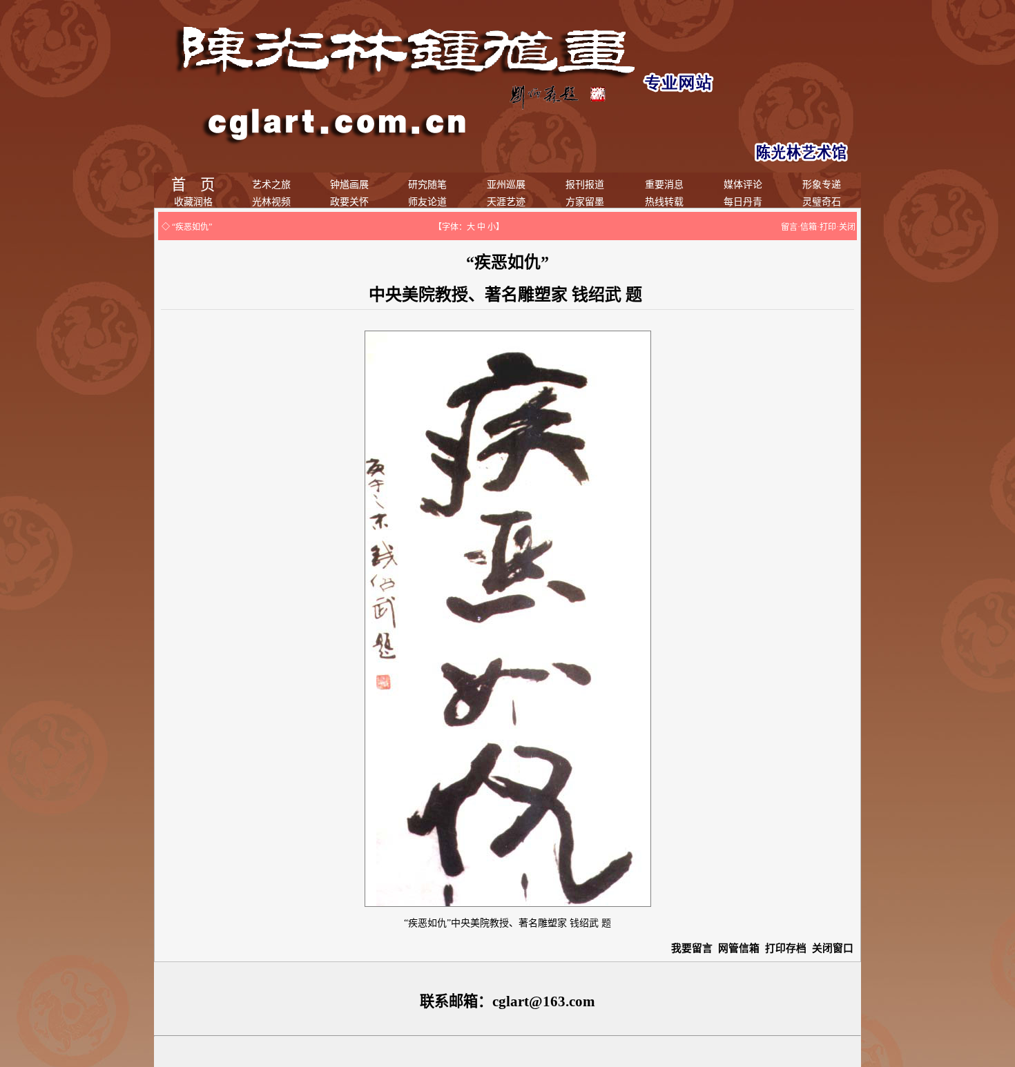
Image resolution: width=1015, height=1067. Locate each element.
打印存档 (785, 948)
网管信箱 (739, 948)
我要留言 (692, 948)
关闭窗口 (832, 948)
